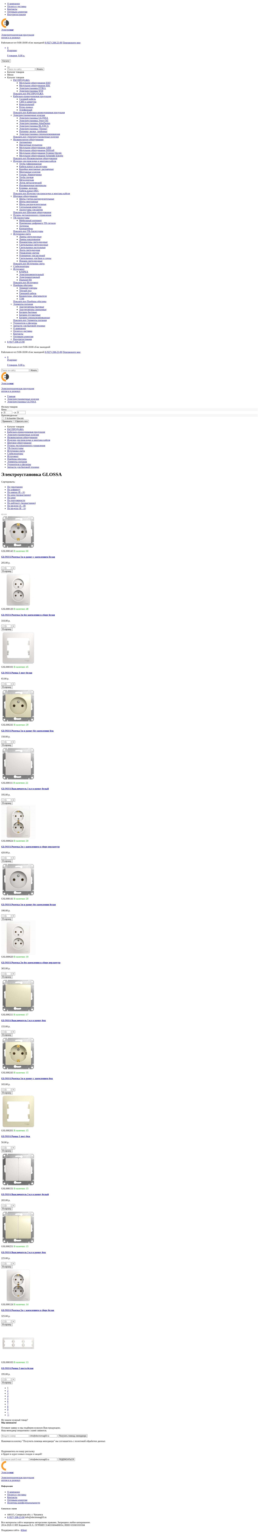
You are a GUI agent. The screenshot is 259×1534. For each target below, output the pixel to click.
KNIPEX (23, 271)
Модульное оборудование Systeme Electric (40, 153)
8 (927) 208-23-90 (53, 42)
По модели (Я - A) (16, 508)
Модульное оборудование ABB (35, 147)
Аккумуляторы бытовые (31, 307)
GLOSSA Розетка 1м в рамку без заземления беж (27, 731)
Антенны (24, 226)
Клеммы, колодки (28, 188)
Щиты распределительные (32, 204)
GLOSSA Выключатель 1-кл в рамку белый (25, 788)
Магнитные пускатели (30, 145)
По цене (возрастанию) (19, 495)
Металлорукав (26, 180)
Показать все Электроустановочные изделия (36, 137)
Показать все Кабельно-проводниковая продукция (39, 112)
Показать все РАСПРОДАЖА (28, 93)
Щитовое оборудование (25, 196)
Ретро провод (26, 107)
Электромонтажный (29, 277)
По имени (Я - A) (16, 492)
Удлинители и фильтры (25, 323)
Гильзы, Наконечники (30, 174)
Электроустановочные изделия (29, 115)
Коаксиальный (26, 104)
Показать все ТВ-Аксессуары (28, 231)
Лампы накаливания (29, 239)
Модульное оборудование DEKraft (36, 150)
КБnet (24, 1530)
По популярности (16, 500)
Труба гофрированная (30, 164)
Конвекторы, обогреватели (33, 296)
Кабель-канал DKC (29, 191)
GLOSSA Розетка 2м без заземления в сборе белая (28, 615)
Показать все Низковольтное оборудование (35, 158)
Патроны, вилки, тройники (33, 131)
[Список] (2, 514)
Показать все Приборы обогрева (29, 301)
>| (8, 1415)
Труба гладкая (26, 177)
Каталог (6, 61)
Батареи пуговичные (29, 315)
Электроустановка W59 (31, 91)
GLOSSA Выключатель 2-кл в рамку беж (23, 1252)
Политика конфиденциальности (23, 1502)
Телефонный (25, 110)
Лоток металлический (30, 182)
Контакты (12, 9)
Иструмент (18, 269)
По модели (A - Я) (16, 505)
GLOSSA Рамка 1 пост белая (16, 672)
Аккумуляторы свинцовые (32, 309)
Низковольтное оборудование (28, 139)
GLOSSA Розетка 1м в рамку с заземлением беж (27, 1078)
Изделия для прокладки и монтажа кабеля (34, 161)
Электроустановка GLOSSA (33, 118)
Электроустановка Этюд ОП (33, 120)
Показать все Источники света (29, 263)
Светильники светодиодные (33, 244)
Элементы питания (23, 304)
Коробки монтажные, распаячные (36, 169)
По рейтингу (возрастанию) (21, 503)
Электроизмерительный (31, 274)
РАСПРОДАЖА (21, 80)
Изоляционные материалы (32, 185)
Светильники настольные (32, 247)
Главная (11, 396)
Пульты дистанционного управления (32, 215)
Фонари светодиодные (30, 261)
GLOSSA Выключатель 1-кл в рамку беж (23, 1020)
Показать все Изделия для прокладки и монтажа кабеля (41, 193)
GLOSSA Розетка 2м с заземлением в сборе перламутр (30, 846)
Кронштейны (26, 228)
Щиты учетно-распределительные (36, 199)
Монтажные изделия (29, 172)
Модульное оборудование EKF (35, 83)
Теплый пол (25, 290)
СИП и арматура (27, 101)
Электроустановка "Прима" (33, 128)
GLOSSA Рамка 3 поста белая (17, 1368)
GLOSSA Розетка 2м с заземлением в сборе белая (27, 1310)
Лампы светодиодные (30, 236)
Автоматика (25, 142)
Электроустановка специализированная (39, 134)
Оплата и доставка (16, 6)
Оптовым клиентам (17, 11)
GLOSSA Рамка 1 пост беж (15, 1136)
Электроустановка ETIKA (32, 88)
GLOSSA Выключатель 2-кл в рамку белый (25, 1194)
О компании (13, 3)
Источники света (22, 234)
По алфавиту (13, 489)
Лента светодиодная (29, 250)
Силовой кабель (27, 99)
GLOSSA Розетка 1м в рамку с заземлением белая (28, 557)
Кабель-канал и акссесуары (33, 166)
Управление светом (29, 253)
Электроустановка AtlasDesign (34, 123)
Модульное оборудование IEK (34, 85)
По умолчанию (15, 487)
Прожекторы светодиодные (33, 242)
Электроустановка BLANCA (34, 126)
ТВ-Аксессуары (21, 217)
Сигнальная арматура (30, 207)
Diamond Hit (25, 280)
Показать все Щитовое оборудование (32, 212)
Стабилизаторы (21, 266)
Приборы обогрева (23, 285)
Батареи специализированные (34, 317)
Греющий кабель (27, 293)
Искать (40, 69)
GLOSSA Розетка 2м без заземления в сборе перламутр (30, 962)
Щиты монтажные (28, 201)
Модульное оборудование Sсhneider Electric (41, 155)
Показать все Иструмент (25, 282)
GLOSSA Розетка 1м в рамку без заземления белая (28, 904)
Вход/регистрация (16, 14)
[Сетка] (5, 514)
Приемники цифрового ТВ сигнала (37, 223)
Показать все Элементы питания (30, 320)
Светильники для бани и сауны (35, 258)
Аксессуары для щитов (31, 209)
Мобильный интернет (30, 220)
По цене (11, 497)
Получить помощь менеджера (72, 1436)
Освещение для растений (32, 255)
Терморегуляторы (28, 288)
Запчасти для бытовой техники (29, 325)
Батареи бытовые (28, 312)
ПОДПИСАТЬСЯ (66, 1459)
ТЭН (21, 298)
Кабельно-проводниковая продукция (32, 96)
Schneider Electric (15, 418)
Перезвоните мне (71, 42)
